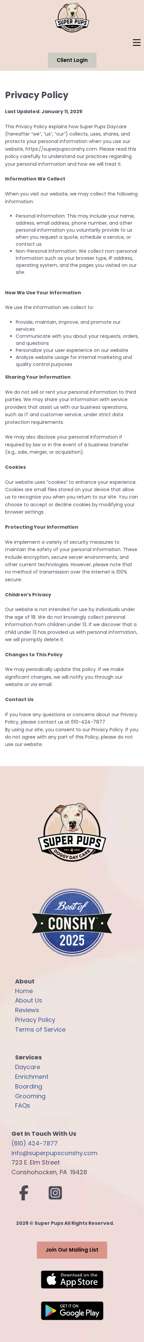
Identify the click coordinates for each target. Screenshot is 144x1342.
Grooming (30, 1096)
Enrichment (32, 1076)
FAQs (22, 1105)
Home (24, 991)
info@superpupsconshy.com (54, 1153)
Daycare (27, 1067)
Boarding (28, 1086)
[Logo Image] (72, 923)
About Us (28, 1000)
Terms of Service (40, 1029)
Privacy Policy (35, 1020)
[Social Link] (23, 1193)
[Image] (72, 1280)
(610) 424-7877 (34, 1143)
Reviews (27, 1010)
